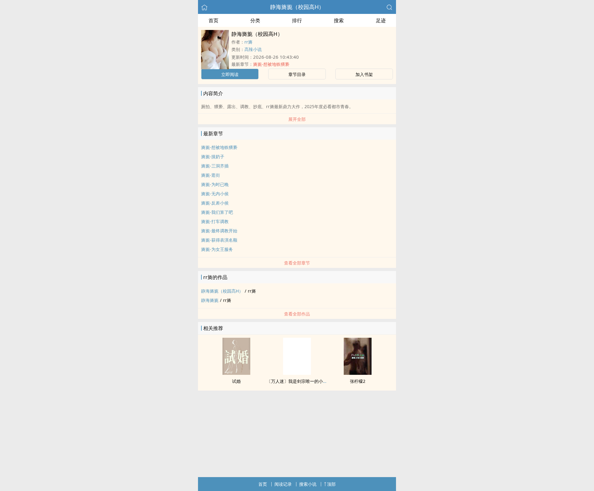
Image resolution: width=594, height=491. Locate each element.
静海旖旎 (209, 300)
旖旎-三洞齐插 (215, 166)
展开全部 (297, 119)
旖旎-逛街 (210, 175)
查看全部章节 (297, 263)
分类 (255, 20)
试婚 (236, 381)
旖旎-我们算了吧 (217, 212)
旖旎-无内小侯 (215, 194)
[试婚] (236, 373)
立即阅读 (230, 74)
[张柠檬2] (358, 373)
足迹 (381, 20)
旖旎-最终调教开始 (219, 231)
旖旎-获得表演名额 (219, 240)
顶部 (331, 484)
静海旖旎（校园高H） (297, 7)
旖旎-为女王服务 (217, 249)
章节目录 (297, 74)
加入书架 (364, 74)
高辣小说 (253, 49)
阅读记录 (283, 484)
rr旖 (248, 42)
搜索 (339, 20)
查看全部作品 (297, 314)
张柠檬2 (357, 381)
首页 (213, 20)
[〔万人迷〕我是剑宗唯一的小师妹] (297, 373)
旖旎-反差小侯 (215, 203)
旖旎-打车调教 (215, 221)
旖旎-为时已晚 (215, 184)
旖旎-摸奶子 (212, 156)
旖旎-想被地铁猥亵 (271, 64)
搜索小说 (307, 484)
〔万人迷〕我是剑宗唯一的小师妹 (299, 381)
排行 (297, 20)
